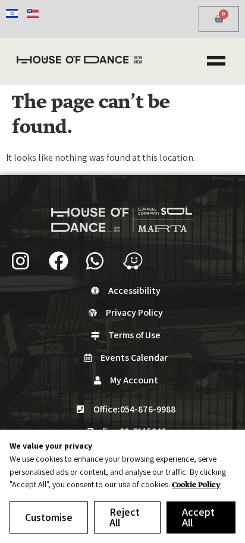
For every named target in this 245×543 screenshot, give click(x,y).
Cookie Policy (196, 485)
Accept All (198, 517)
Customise (49, 517)
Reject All (124, 517)
